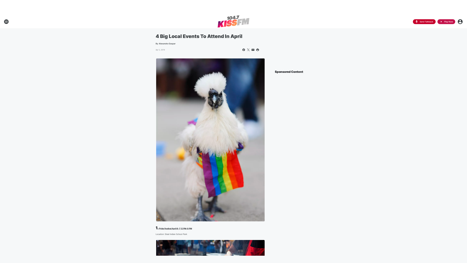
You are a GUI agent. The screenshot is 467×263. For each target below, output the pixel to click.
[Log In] (460, 21)
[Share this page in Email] (253, 50)
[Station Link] (233, 21)
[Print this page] (257, 50)
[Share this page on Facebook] (243, 50)
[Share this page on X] (248, 50)
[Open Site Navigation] (6, 21)
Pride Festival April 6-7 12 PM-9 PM (175, 228)
